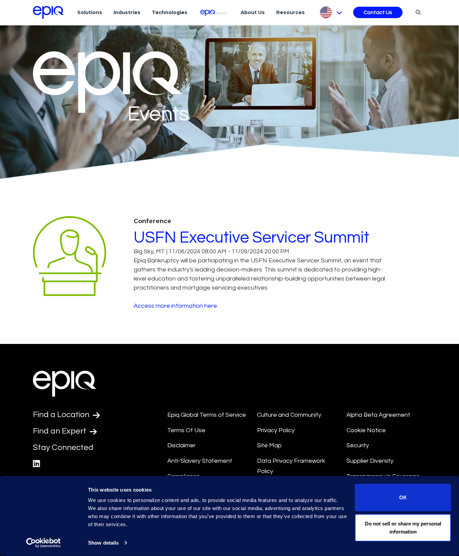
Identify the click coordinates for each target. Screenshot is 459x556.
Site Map (269, 445)
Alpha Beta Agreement (378, 415)
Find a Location (62, 414)
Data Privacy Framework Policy (291, 466)
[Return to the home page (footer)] (48, 12)
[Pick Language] (330, 12)
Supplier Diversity (369, 461)
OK (403, 497)
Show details (103, 543)
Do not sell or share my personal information (403, 527)
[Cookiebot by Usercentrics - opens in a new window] (43, 543)
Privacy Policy (276, 430)
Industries (127, 12)
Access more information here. (176, 306)
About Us (253, 12)
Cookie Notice (366, 430)
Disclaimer (181, 445)
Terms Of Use (186, 430)
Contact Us (378, 12)
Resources (290, 12)
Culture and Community (289, 415)
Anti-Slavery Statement (199, 461)
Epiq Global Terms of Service (206, 415)
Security (357, 445)
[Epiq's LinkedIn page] (36, 464)
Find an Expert (60, 431)
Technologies (169, 12)
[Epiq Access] (214, 12)
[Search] (417, 12)
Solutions (89, 12)
